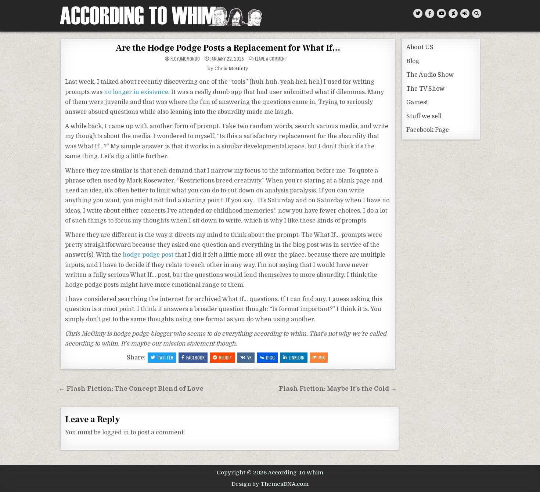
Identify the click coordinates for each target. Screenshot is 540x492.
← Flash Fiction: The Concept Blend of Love (131, 388)
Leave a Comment (271, 59)
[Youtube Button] (441, 13)
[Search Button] (476, 13)
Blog (412, 61)
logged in (115, 432)
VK (249, 357)
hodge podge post (148, 255)
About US (419, 47)
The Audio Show (430, 75)
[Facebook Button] (429, 13)
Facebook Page (427, 130)
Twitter (165, 357)
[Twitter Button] (417, 13)
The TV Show (425, 89)
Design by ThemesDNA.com (270, 484)
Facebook (195, 357)
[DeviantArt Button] (453, 13)
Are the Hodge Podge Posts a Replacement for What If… (228, 48)
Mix (321, 357)
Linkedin (297, 357)
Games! (417, 102)
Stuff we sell (424, 116)
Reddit (225, 357)
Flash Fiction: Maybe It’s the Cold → (338, 388)
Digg (270, 357)
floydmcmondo (185, 59)
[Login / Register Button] (464, 13)
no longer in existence (136, 92)
